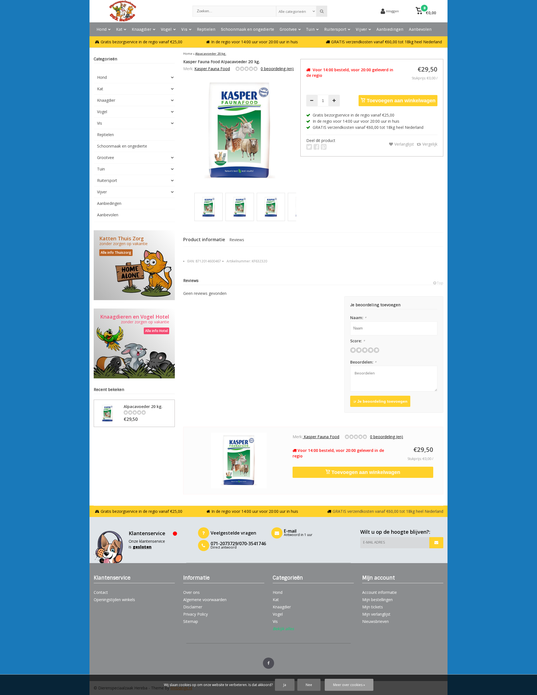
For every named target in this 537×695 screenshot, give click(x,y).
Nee (309, 684)
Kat (119, 29)
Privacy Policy (195, 614)
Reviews (236, 239)
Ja (284, 684)
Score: (357, 340)
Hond (101, 29)
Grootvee (288, 29)
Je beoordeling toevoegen (382, 401)
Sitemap (190, 621)
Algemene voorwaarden (205, 599)
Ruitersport (335, 29)
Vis (184, 29)
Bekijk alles (283, 628)
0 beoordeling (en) (277, 68)
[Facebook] (268, 663)
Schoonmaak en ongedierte (247, 29)
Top (439, 283)
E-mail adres (374, 542)
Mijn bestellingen (377, 599)
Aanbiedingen (389, 29)
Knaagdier (141, 29)
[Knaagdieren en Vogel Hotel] (134, 343)
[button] (425, 11)
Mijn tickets (372, 606)
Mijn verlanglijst (376, 614)
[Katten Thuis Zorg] (134, 265)
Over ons (191, 592)
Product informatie (204, 239)
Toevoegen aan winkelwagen (400, 100)
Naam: (358, 317)
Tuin (310, 29)
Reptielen (206, 29)
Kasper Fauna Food (212, 68)
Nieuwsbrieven (375, 621)
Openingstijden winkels (114, 599)
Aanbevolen (420, 29)
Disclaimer (192, 606)
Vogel (166, 29)
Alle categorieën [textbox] (292, 11)
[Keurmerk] (355, 11)
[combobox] (296, 11)
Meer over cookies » (349, 684)
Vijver (361, 29)
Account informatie (379, 592)
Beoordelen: (363, 362)
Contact (101, 592)
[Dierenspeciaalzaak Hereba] (137, 11)
